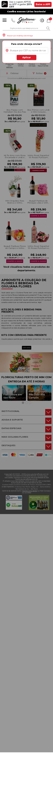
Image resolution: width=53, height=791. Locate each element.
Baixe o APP (43, 4)
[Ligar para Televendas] (13, 20)
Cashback (42, 20)
